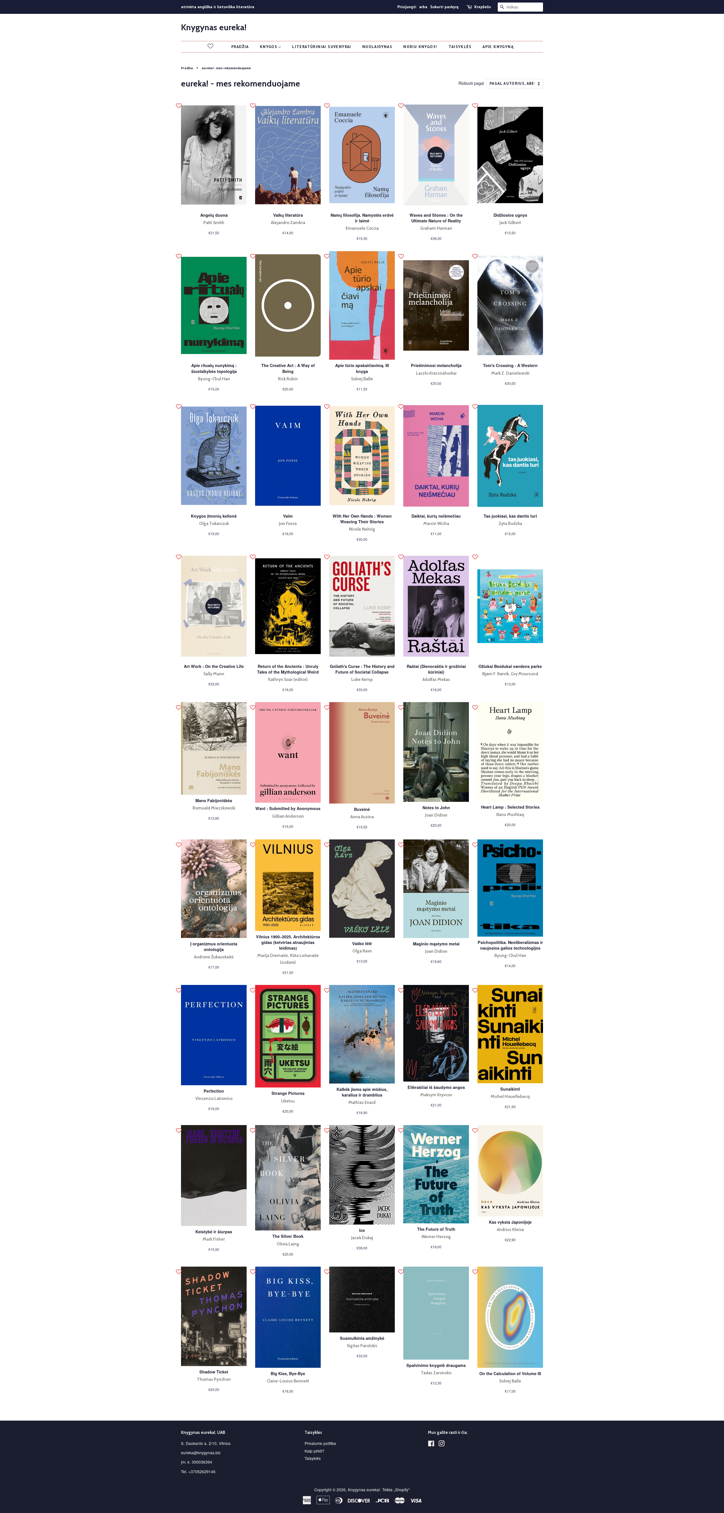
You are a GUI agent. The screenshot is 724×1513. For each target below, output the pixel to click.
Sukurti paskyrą (444, 6)
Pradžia (187, 68)
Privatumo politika (320, 1443)
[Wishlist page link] (210, 46)
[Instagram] (441, 1444)
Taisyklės (313, 1458)
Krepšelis (482, 6)
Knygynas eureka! (214, 27)
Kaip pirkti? (314, 1451)
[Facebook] (431, 1444)
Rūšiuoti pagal (471, 83)
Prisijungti (406, 6)
